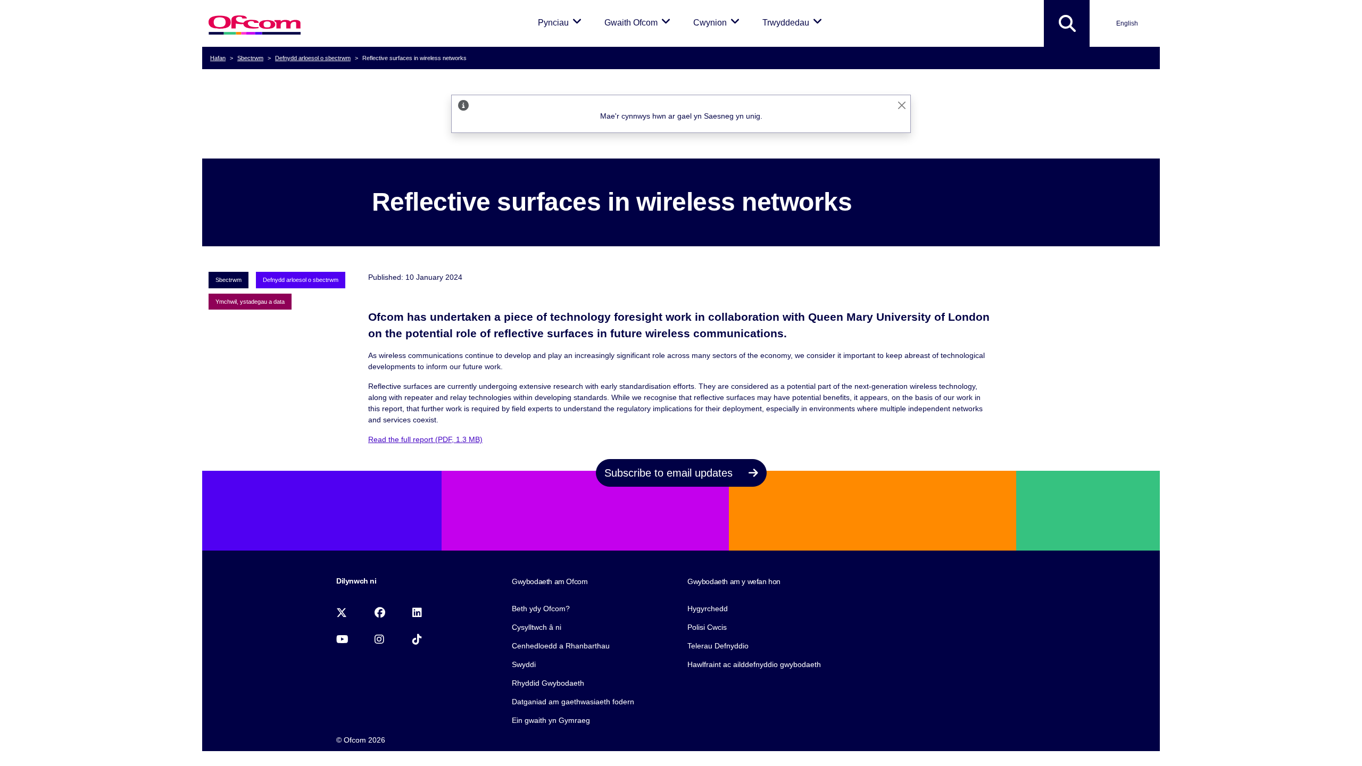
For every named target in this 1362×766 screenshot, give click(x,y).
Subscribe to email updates (670, 473)
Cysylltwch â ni (536, 627)
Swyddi (524, 664)
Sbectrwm (250, 58)
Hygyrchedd (707, 608)
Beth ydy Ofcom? (541, 608)
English (1127, 23)
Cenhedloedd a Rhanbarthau (561, 646)
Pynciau (561, 22)
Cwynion (718, 22)
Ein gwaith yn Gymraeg (551, 720)
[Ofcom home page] (255, 23)
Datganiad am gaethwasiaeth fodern (573, 701)
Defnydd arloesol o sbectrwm (313, 58)
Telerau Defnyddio (718, 646)
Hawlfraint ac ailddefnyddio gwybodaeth (754, 664)
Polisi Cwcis (707, 627)
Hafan (218, 58)
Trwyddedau (794, 22)
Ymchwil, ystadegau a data (250, 301)
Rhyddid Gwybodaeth (548, 683)
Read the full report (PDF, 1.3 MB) (425, 439)
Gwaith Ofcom (639, 22)
